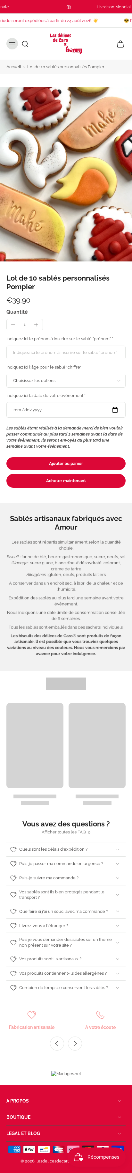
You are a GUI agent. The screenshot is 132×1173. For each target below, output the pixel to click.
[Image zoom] (66, 174)
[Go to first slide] (75, 1044)
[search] (25, 43)
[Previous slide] (57, 1044)
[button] (66, 463)
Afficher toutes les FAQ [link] (64, 832)
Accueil (13, 66)
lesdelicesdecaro (53, 1161)
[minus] (13, 324)
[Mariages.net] (66, 1073)
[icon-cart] (118, 44)
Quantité (17, 312)
